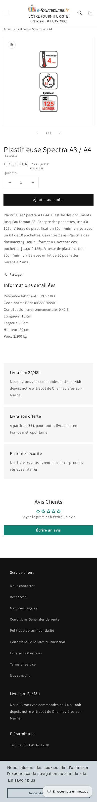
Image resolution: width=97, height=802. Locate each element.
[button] (6, 12)
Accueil (8, 29)
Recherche (18, 597)
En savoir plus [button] (21, 780)
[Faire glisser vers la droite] (59, 133)
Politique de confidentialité (32, 630)
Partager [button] (16, 274)
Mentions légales (23, 608)
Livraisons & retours (26, 653)
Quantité (10, 173)
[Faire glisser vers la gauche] (37, 133)
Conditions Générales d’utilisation (37, 642)
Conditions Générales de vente (34, 619)
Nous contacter (22, 585)
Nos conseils (20, 675)
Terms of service (23, 664)
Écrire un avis (48, 530)
